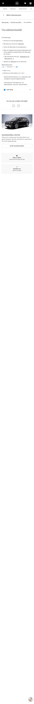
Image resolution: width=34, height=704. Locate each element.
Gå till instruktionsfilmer (17, 146)
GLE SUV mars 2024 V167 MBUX (16, 22)
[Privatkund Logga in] (30, 3)
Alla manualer (5, 22)
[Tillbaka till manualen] (4, 15)
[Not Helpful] (18, 105)
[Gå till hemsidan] (17, 3)
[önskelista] (25, 3)
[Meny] (3, 3)
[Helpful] (13, 105)
